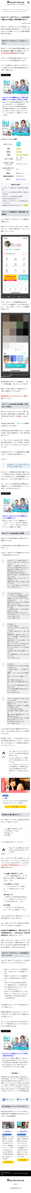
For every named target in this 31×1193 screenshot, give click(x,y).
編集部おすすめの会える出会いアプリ (13, 205)
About (15, 1184)
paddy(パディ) (23, 1131)
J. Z (18, 1073)
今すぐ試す (15, 806)
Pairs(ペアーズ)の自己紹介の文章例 (12, 196)
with (6, 798)
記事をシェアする (10, 1099)
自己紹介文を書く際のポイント (11, 198)
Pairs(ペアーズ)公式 (20, 179)
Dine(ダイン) (8, 1131)
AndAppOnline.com (16, 1188)
